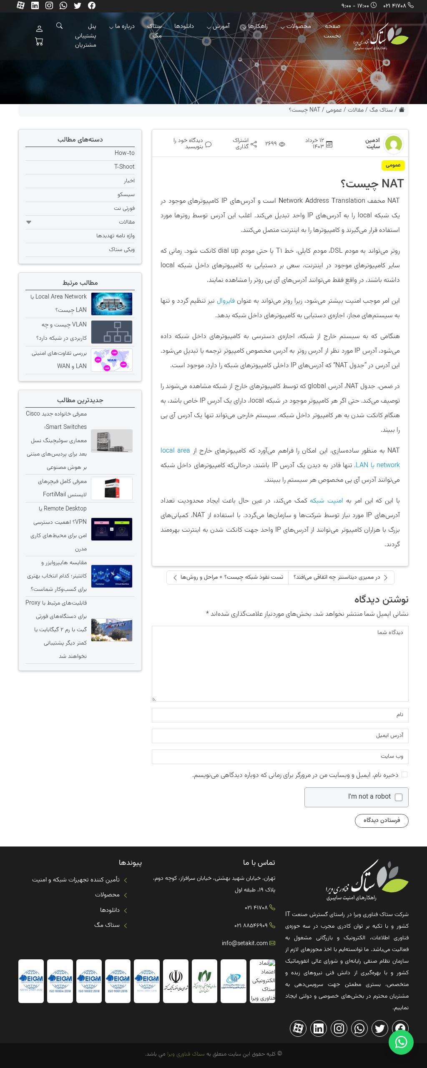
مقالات (356, 110)
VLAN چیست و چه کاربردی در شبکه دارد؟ (61, 332)
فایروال (226, 301)
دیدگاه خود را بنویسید (188, 144)
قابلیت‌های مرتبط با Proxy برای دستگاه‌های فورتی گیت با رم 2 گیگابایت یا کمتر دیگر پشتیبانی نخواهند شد (56, 630)
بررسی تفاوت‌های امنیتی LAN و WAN (59, 360)
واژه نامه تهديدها (115, 236)
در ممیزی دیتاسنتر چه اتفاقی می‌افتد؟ (337, 577)
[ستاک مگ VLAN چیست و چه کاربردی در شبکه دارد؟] (111, 332)
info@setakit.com (245, 944)
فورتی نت (124, 208)
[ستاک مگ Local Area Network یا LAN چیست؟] (111, 304)
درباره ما (125, 26)
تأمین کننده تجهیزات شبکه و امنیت (76, 880)
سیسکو (126, 194)
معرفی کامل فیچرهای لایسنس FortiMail (62, 488)
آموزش (221, 26)
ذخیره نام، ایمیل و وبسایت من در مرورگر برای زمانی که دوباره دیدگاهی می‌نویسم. (295, 775)
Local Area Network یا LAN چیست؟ (58, 304)
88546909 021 (251, 926)
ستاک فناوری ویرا (185, 1054)
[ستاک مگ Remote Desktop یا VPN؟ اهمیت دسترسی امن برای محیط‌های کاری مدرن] (111, 529)
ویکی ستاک (122, 249)
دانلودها (184, 26)
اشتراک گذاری (241, 144)
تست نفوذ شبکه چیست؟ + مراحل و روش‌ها (232, 577)
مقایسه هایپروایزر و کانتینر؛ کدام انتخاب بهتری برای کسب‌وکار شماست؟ (57, 576)
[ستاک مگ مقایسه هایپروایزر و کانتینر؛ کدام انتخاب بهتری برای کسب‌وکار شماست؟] (111, 576)
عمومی (334, 110)
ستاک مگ (154, 31)
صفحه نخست (332, 31)
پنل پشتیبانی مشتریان (85, 36)
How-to (125, 153)
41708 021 (394, 6)
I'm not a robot (369, 797)
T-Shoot (124, 167)
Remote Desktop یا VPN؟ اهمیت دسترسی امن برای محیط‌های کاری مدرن (58, 529)
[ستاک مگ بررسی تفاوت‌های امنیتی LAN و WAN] (111, 360)
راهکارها (258, 26)
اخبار (129, 181)
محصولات (298, 26)
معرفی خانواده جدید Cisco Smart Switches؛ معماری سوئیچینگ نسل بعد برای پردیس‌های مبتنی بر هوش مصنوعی (56, 441)
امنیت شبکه (326, 501)
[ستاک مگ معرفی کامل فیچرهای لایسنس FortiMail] (111, 488)
